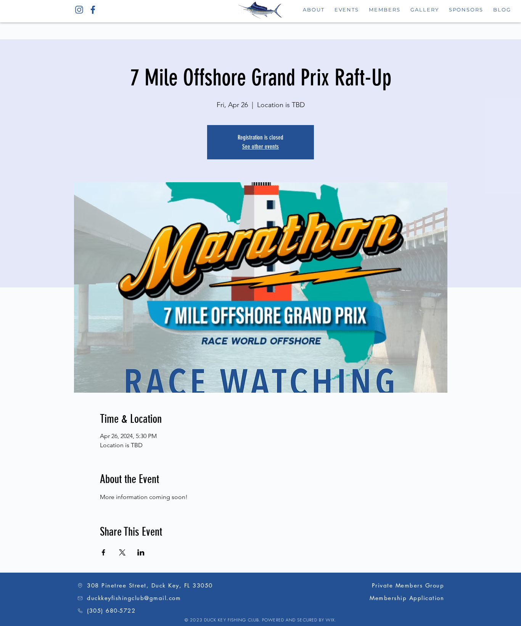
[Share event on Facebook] (103, 552)
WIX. (331, 620)
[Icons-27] (92, 9)
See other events (260, 146)
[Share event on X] (122, 552)
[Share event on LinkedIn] (141, 552)
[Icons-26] (79, 9)
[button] (347, 10)
